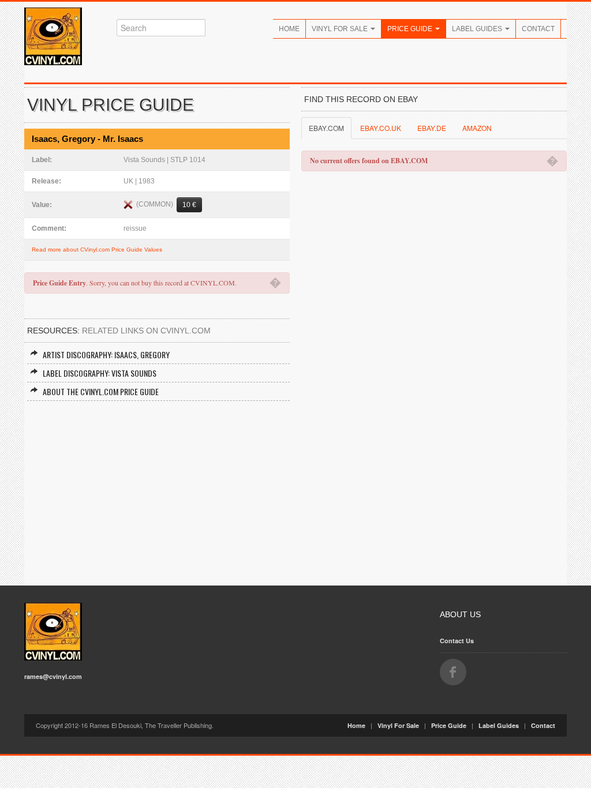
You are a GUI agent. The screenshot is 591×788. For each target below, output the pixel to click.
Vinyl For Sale (340, 29)
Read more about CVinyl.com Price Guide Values (97, 249)
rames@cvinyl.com (53, 676)
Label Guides (478, 29)
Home (289, 29)
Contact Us (457, 640)
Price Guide (410, 29)
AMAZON (477, 128)
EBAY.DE (431, 128)
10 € (189, 205)
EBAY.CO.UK (380, 128)
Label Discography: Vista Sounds (99, 373)
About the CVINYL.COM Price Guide (101, 391)
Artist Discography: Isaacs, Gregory (106, 354)
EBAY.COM (326, 128)
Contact (538, 29)
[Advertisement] (157, 487)
